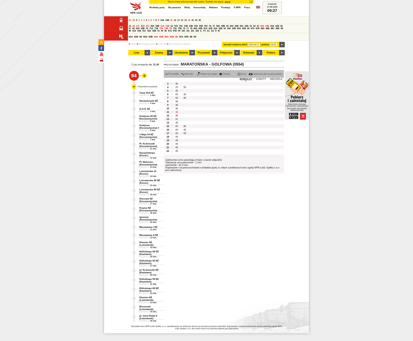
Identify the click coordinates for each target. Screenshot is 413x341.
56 (210, 26)
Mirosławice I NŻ (148, 227)
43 (196, 20)
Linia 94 (162, 44)
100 (183, 31)
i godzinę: (265, 44)
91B (139, 31)
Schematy (248, 52)
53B (186, 26)
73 (170, 28)
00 (176, 94)
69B (143, 28)
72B (166, 28)
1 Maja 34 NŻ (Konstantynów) (148, 135)
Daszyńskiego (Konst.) (147, 154)
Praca (247, 7)
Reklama (213, 7)
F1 (204, 31)
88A (262, 28)
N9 (195, 37)
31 (176, 119)
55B (201, 26)
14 (182, 20)
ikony (243, 74)
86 (248, 28)
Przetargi (225, 7)
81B (210, 28)
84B (234, 28)
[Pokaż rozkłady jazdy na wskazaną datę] (282, 44)
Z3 (130, 26)
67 (130, 28)
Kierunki (189, 74)
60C (241, 26)
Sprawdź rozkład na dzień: (235, 44)
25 (176, 87)
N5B (172, 37)
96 (165, 31)
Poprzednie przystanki (147, 86)
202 (197, 31)
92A (149, 31)
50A (152, 26)
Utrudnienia (181, 52)
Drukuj (226, 74)
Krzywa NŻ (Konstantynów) (148, 209)
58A (218, 26)
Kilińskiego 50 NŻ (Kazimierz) (149, 262)
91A (134, 31)
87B (257, 28)
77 (187, 28)
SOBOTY (261, 79)
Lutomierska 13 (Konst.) (147, 172)
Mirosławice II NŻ (148, 235)
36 (176, 101)
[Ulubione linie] (143, 75)
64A (262, 26)
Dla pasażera (174, 7)
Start (133, 44)
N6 (176, 37)
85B (244, 28)
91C (144, 31)
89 (282, 28)
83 (225, 28)
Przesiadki (173, 74)
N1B (136, 37)
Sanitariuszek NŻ (148, 100)
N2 (140, 37)
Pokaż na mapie (208, 74)
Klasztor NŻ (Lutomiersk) (146, 243)
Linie (136, 52)
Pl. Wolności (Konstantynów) (148, 163)
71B (156, 28)
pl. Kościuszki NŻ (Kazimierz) (149, 271)
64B (267, 26)
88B (267, 28)
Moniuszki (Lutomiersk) (146, 307)
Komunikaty (200, 7)
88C (272, 28)
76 (184, 28)
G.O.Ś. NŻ (144, 109)
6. (201, 31)
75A (175, 28)
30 (176, 83)
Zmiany (159, 52)
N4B (161, 37)
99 (179, 31)
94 (162, 31)
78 (191, 28)
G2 (212, 31)
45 (200, 20)
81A (205, 28)
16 (189, 20)
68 (133, 28)
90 (130, 31)
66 (281, 26)
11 (171, 20)
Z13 (142, 26)
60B (236, 26)
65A (272, 26)
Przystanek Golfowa (179, 44)
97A (170, 31)
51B (167, 26)
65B (277, 26)
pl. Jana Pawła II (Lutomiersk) (148, 317)
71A (151, 28)
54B (191, 26)
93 (158, 31)
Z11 (138, 26)
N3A (145, 37)
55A (196, 26)
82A (215, 28)
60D (246, 26)
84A (229, 28)
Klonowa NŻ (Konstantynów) (148, 200)
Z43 (147, 26)
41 (192, 20)
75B (180, 28)
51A (162, 26)
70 (147, 28)
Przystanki (204, 52)
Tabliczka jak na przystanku (267, 74)
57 (214, 26)
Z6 (133, 26)
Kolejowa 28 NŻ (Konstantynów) (148, 117)
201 (192, 31)
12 (175, 20)
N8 (191, 37)
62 (254, 26)
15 (185, 20)
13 (178, 20)
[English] (258, 8)
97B (175, 31)
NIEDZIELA (276, 79)
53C (181, 26)
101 (188, 31)
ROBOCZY (246, 79)
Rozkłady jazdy (147, 44)
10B (167, 20)
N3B (151, 37)
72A (161, 28)
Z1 (130, 20)
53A (176, 26)
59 (227, 26)
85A (239, 28)
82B (220, 28)
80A (195, 28)
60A (231, 26)
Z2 (133, 20)
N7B (186, 37)
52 (172, 26)
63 (258, 26)
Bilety (187, 7)
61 (251, 26)
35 (176, 91)
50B (157, 26)
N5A (167, 37)
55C (206, 26)
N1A (131, 37)
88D (277, 28)
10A (162, 20)
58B (223, 26)
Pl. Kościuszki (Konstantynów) (148, 144)
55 (184, 87)
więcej (228, 1)
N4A (156, 37)
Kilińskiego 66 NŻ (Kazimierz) (149, 252)
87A (252, 28)
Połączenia (226, 52)
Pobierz (271, 52)
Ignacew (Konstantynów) (148, 218)
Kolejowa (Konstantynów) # (149, 126)
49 (184, 133)
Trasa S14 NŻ (146, 92)
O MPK (237, 7)
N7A (181, 37)
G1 (208, 31)
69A (138, 28)
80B (200, 28)
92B (154, 31)
